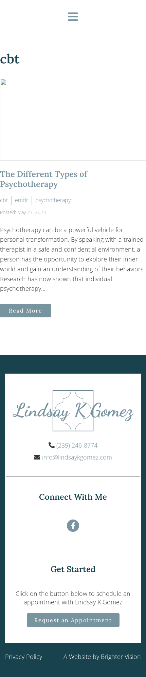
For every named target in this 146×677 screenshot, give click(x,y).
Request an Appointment (73, 620)
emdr (21, 200)
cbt (4, 200)
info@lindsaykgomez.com (77, 457)
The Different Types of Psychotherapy (43, 179)
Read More (25, 310)
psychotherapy (53, 200)
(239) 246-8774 (76, 445)
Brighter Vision (121, 656)
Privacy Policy (23, 656)
